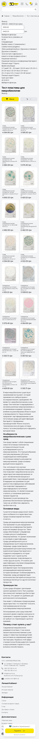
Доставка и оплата (8, 709)
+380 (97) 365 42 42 (10, 668)
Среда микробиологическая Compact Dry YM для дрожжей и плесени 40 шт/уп (10, 192)
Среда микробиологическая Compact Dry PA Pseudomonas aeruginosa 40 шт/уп (28, 225)
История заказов (7, 690)
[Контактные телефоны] (27, 4)
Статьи (4, 700)
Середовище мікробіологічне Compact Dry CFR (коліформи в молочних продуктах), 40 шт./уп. (28, 350)
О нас (3, 706)
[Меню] (22, 4)
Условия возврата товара (10, 703)
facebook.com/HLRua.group (13, 675)
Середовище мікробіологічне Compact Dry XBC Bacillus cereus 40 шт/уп (10, 288)
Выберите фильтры (9, 35)
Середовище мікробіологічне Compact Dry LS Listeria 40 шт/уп (9, 318)
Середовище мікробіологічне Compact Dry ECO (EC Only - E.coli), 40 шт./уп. (10, 350)
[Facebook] (3, 734)
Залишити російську (19, 734)
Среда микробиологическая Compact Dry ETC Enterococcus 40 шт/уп (8, 257)
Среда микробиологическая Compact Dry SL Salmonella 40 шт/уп (9, 224)
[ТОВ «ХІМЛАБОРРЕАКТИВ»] (10, 4)
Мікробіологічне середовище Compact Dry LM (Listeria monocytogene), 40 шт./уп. (28, 382)
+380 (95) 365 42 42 (10, 670)
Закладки (5, 692)
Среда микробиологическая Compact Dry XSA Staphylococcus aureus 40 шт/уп (9, 160)
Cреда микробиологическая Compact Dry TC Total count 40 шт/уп (28, 128)
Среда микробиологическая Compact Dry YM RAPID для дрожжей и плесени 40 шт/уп (28, 192)
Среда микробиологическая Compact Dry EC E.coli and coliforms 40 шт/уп (9, 128)
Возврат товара (7, 723)
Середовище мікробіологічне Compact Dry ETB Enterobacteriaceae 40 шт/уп (28, 319)
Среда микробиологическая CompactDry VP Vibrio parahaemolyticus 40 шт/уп (28, 159)
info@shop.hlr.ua (9, 673)
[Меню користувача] (36, 4)
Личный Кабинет (7, 687)
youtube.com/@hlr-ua (11, 678)
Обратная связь (7, 720)
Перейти (17, 731)
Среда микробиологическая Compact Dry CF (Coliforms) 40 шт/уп (28, 257)
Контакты (5, 712)
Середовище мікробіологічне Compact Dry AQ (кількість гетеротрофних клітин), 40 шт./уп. (9, 383)
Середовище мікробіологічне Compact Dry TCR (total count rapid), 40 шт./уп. (28, 288)
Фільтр (11, 99)
